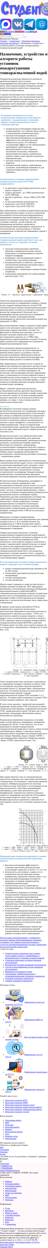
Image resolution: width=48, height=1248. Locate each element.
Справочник (14, 41)
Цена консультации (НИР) (16, 1103)
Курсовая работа (12, 1127)
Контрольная (10, 1191)
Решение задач (11, 1136)
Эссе (7, 1134)
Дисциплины (11, 1197)
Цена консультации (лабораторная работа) (23, 1109)
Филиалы (9, 1200)
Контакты (9, 1211)
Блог (7, 1222)
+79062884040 (6, 1168)
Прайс (11, 1244)
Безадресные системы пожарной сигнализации (25, 965)
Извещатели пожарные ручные (18, 972)
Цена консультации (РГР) (16, 1100)
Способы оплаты (12, 1215)
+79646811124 (6, 1166)
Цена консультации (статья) (17, 1112)
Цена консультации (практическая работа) (23, 1107)
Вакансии (9, 1220)
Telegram (4, 1152)
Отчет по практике (13, 1193)
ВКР (7, 1123)
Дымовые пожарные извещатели (19, 978)
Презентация (10, 1138)
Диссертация (10, 1188)
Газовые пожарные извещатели (19, 981)
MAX (10, 1247)
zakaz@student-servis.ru (10, 1170)
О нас (7, 1208)
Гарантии (9, 1217)
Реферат (8, 1129)
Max (2, 1147)
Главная (3, 41)
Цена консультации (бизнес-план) (20, 1105)
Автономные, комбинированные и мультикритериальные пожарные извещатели (25, 975)
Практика (9, 1125)
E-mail (2, 1154)
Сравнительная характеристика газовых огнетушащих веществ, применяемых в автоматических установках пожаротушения (24, 955)
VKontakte (4, 1150)
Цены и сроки (11, 1213)
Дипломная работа (13, 1120)
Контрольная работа (14, 1132)
